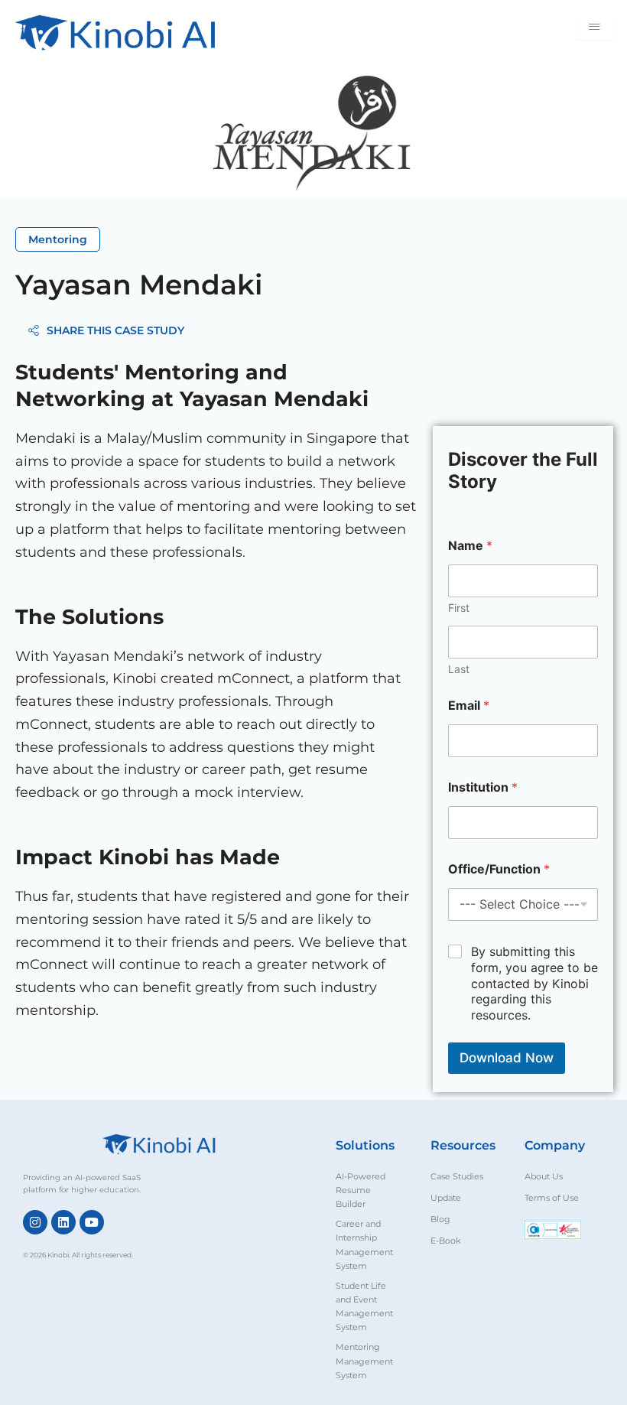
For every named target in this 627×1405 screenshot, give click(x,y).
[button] (57, 239)
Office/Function (499, 869)
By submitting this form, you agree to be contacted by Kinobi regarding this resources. (534, 983)
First (458, 607)
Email (468, 705)
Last (458, 668)
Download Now (507, 1057)
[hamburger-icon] (594, 27)
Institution (483, 787)
